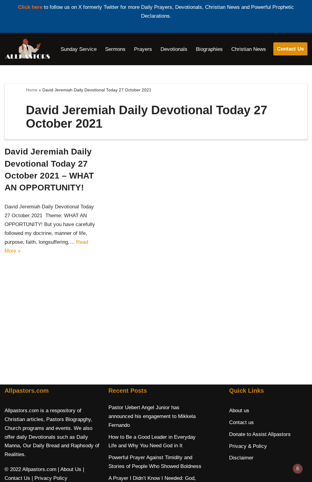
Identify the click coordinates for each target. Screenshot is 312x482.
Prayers (143, 49)
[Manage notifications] (298, 468)
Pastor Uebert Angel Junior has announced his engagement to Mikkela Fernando (152, 416)
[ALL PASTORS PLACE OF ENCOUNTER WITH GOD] (27, 49)
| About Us (69, 469)
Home (31, 89)
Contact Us (290, 49)
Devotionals (174, 49)
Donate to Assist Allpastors (260, 434)
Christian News (248, 49)
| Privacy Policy (49, 478)
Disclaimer (241, 458)
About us (239, 410)
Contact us (241, 422)
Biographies (209, 49)
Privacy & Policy (248, 446)
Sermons (115, 49)
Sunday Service (79, 49)
